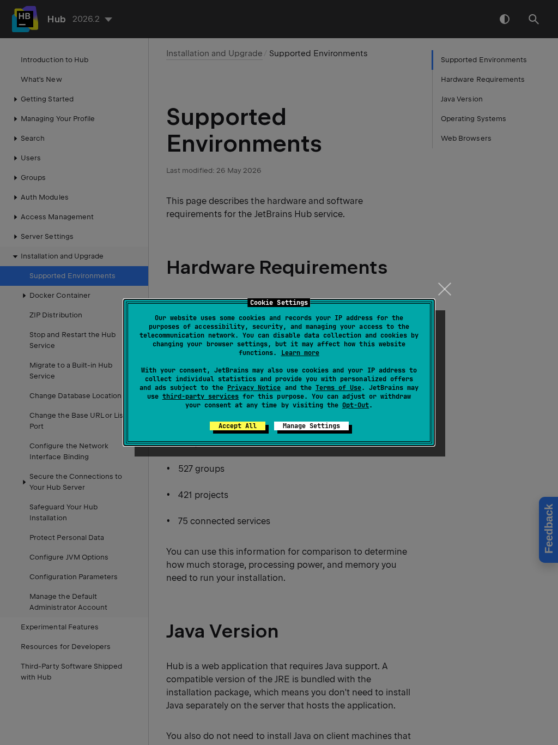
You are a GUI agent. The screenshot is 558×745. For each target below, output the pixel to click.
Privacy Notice (254, 387)
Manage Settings (311, 426)
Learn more (300, 353)
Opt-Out (355, 405)
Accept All (238, 426)
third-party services (200, 396)
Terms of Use (338, 387)
